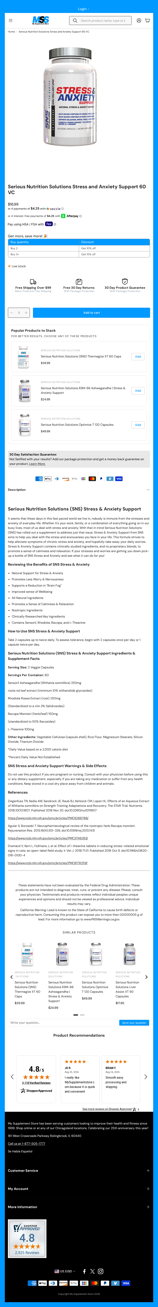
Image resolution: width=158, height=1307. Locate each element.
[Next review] (146, 1076)
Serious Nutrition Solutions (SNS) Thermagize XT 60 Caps (81, 356)
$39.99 (45, 363)
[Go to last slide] (12, 977)
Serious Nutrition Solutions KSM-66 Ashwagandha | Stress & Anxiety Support (83, 390)
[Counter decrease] (11, 312)
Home (11, 31)
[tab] (75, 1015)
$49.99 (45, 431)
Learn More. (37, 464)
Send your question (134, 1022)
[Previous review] (12, 1076)
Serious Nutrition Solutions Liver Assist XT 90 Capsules (127, 989)
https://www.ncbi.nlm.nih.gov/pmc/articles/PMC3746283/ (48, 838)
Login (82, 9)
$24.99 (45, 399)
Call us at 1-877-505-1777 (26, 1144)
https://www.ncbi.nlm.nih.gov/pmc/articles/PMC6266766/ (48, 818)
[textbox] (63, 1022)
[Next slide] (146, 977)
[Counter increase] (26, 312)
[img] (36, 1076)
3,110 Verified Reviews (36, 1082)
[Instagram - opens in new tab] (100, 1271)
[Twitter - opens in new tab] (92, 1271)
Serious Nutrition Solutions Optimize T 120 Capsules (77, 425)
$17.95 (120, 1003)
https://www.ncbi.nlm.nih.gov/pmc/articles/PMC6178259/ (47, 863)
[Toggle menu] (10, 20)
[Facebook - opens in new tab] (84, 1271)
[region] (79, 390)
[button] (100, 20)
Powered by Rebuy (79, 441)
